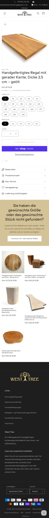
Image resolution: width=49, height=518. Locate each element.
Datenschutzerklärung (11, 512)
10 (5, 124)
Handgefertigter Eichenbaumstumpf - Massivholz (9, 310)
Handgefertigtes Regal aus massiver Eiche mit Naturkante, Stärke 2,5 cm (36, 317)
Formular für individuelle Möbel (24, 238)
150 (23, 109)
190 (14, 114)
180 (5, 114)
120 (38, 104)
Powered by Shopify (24, 509)
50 (21, 99)
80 (5, 104)
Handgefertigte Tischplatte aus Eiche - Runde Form (12, 276)
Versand (10, 90)
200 (23, 114)
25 (29, 124)
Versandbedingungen (13, 407)
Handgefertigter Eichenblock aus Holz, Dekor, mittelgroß (35, 276)
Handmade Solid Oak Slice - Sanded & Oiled (11, 352)
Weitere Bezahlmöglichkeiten (24, 154)
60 (29, 99)
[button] (4, 13)
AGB (22, 512)
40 (13, 99)
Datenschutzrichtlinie (13, 402)
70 (37, 99)
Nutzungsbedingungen (13, 397)
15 (13, 124)
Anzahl (4, 129)
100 (21, 104)
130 (5, 109)
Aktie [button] (6, 161)
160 (32, 109)
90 (13, 104)
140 (14, 109)
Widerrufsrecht (37, 509)
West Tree (15, 509)
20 (21, 124)
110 (30, 104)
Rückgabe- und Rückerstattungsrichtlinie (20, 413)
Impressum (9, 423)
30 (5, 99)
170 (40, 109)
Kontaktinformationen (13, 418)
